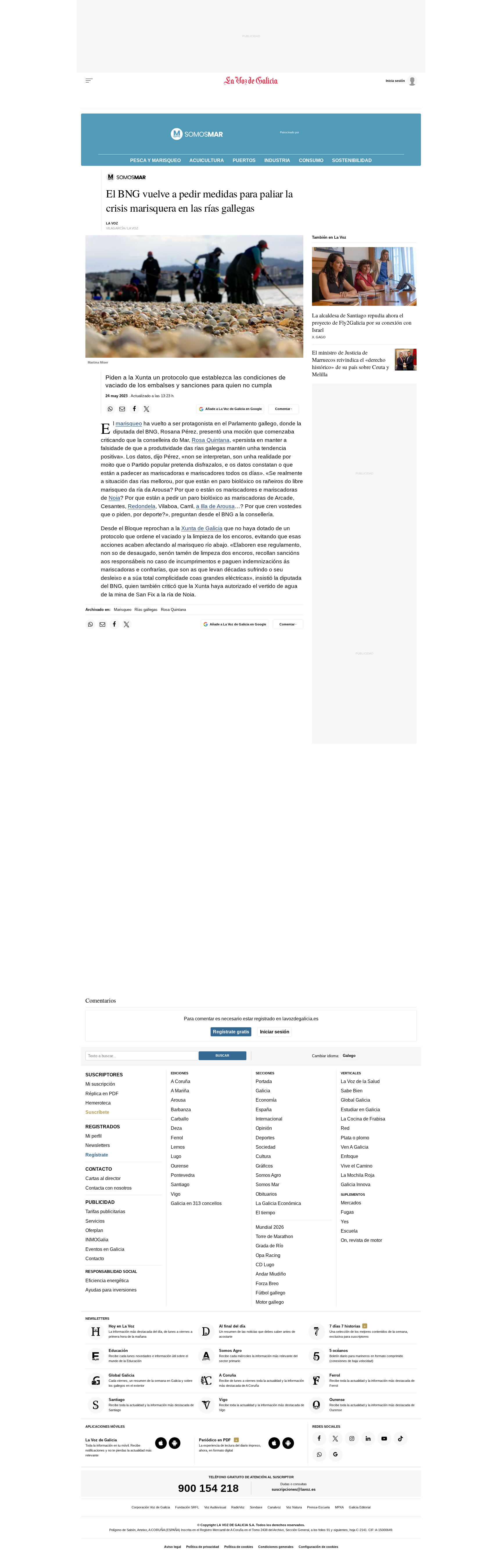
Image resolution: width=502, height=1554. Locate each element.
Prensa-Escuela (318, 1507)
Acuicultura (206, 160)
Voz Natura (294, 1507)
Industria (277, 160)
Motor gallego (270, 1302)
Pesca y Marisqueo (155, 160)
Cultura (263, 1156)
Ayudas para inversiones (111, 1289)
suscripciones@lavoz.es (293, 1489)
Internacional (269, 1118)
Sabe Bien (352, 1090)
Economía (266, 1099)
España (264, 1109)
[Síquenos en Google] (336, 1455)
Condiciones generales (275, 1546)
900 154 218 (208, 1488)
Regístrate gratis (231, 1031)
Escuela (349, 1230)
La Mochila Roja (357, 1175)
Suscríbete (97, 1112)
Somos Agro (268, 1175)
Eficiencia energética (107, 1280)
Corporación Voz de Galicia (151, 1507)
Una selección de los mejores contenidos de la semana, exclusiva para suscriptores (368, 1331)
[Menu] (89, 81)
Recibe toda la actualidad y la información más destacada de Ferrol (372, 1380)
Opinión (264, 1128)
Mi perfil (93, 1135)
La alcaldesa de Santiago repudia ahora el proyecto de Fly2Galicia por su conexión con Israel (362, 322)
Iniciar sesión (274, 1031)
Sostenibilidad (352, 160)
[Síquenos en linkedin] (368, 1438)
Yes (345, 1221)
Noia (114, 498)
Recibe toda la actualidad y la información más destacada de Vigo (261, 1404)
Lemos (178, 1147)
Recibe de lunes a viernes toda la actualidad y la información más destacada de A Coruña (261, 1380)
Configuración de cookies (318, 1546)
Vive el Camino (356, 1165)
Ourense (180, 1165)
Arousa (178, 1099)
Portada (264, 1081)
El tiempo (265, 1212)
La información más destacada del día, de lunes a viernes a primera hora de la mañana (150, 1331)
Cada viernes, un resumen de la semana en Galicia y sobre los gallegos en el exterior (150, 1380)
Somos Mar (267, 1184)
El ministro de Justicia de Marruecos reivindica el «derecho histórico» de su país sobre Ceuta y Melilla (350, 363)
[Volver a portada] (251, 81)
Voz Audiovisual (215, 1507)
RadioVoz (238, 1507)
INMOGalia (96, 1239)
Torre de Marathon (274, 1236)
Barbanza (181, 1109)
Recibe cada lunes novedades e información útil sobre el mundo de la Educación (148, 1355)
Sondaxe (256, 1507)
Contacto (94, 1258)
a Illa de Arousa (215, 506)
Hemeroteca (98, 1102)
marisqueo (129, 423)
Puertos (244, 160)
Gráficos (264, 1165)
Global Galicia (355, 1099)
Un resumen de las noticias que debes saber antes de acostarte (257, 1331)
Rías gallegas (146, 609)
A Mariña (180, 1090)
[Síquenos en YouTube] (384, 1438)
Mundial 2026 (270, 1227)
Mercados (351, 1202)
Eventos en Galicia (104, 1249)
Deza (176, 1128)
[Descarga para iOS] (161, 1443)
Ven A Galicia (354, 1147)
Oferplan (94, 1230)
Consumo (311, 160)
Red (345, 1128)
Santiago (180, 1184)
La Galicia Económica (278, 1203)
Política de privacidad (202, 1546)
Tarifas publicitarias (105, 1211)
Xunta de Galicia (202, 528)
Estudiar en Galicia (360, 1109)
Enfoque (349, 1156)
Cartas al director (103, 1178)
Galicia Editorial (359, 1507)
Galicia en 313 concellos (196, 1203)
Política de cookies (238, 1546)
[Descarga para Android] (174, 1443)
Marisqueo (122, 609)
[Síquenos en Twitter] (336, 1438)
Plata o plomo (355, 1137)
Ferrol (177, 1137)
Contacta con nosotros (108, 1187)
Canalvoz (274, 1507)
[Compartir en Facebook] (134, 409)
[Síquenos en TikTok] (401, 1438)
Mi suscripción (100, 1084)
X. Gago (319, 337)
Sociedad (265, 1147)
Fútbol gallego (270, 1292)
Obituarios (266, 1194)
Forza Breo (267, 1283)
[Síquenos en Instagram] (352, 1438)
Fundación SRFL (187, 1507)
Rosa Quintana (211, 440)
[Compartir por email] (122, 409)
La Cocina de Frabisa (363, 1118)
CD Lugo (265, 1264)
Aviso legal (172, 1546)
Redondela (141, 506)
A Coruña (180, 1081)
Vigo (175, 1194)
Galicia (263, 1090)
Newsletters (97, 1145)
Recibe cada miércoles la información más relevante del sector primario (258, 1355)
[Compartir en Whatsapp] (110, 409)
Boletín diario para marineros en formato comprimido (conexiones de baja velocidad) (366, 1355)
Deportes (265, 1137)
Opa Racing (268, 1255)
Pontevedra (183, 1175)
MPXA (339, 1507)
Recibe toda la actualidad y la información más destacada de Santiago (151, 1404)
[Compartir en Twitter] (147, 409)
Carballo (180, 1118)
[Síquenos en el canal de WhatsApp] (319, 1455)
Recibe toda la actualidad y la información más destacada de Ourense (372, 1404)
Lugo (176, 1156)
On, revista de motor (361, 1240)
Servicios (95, 1221)
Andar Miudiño (271, 1273)
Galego (349, 1055)
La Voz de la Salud (360, 1081)
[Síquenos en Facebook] (319, 1438)
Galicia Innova (355, 1184)
